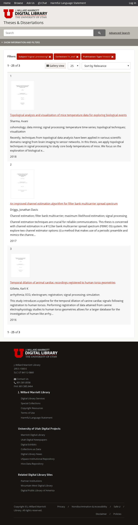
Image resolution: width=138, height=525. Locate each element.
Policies (117, 513)
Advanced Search (119, 33)
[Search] (99, 32)
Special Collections (30, 403)
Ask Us (30, 3)
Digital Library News (31, 454)
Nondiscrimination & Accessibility (89, 506)
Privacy (61, 506)
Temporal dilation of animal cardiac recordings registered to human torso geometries (62, 282)
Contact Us (22, 378)
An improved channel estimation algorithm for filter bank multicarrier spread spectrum (64, 203)
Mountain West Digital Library (37, 485)
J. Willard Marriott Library (27, 364)
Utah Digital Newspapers (34, 439)
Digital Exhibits (28, 444)
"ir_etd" (66, 56)
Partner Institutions (31, 481)
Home (7, 3)
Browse (18, 3)
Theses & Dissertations (23, 22)
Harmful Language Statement (68, 3)
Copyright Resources (32, 408)
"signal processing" (34, 56)
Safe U (117, 506)
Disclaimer (101, 513)
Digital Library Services (33, 398)
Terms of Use (28, 412)
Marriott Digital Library (33, 434)
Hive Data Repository (32, 463)
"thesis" (97, 56)
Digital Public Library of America (37, 490)
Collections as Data (31, 449)
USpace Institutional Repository (38, 458)
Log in (132, 3)
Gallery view (56, 65)
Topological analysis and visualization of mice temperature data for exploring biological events (68, 115)
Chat (44, 3)
